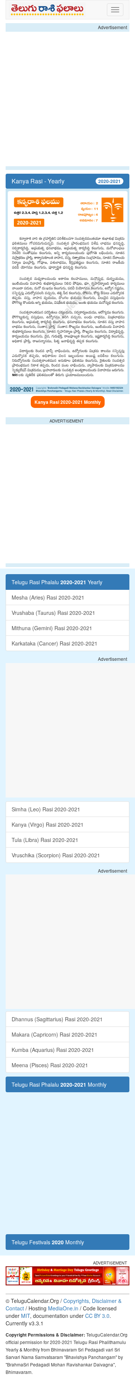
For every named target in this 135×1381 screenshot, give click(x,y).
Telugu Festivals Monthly (48, 1242)
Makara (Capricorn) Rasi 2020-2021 (55, 1034)
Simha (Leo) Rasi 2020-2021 (46, 809)
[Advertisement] (67, 99)
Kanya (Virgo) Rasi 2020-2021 (48, 824)
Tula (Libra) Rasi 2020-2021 (45, 839)
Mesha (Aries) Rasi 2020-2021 (48, 597)
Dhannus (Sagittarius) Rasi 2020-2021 (57, 1019)
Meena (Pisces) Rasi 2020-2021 (50, 1065)
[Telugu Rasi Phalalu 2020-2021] (48, 9)
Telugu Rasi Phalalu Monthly (59, 1084)
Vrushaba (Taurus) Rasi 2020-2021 (53, 612)
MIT (25, 1315)
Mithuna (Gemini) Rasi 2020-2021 (52, 628)
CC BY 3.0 (97, 1315)
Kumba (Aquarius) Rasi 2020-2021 (53, 1049)
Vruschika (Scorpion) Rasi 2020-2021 (56, 855)
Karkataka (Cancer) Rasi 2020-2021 (55, 643)
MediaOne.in (63, 1308)
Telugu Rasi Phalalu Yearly (57, 582)
